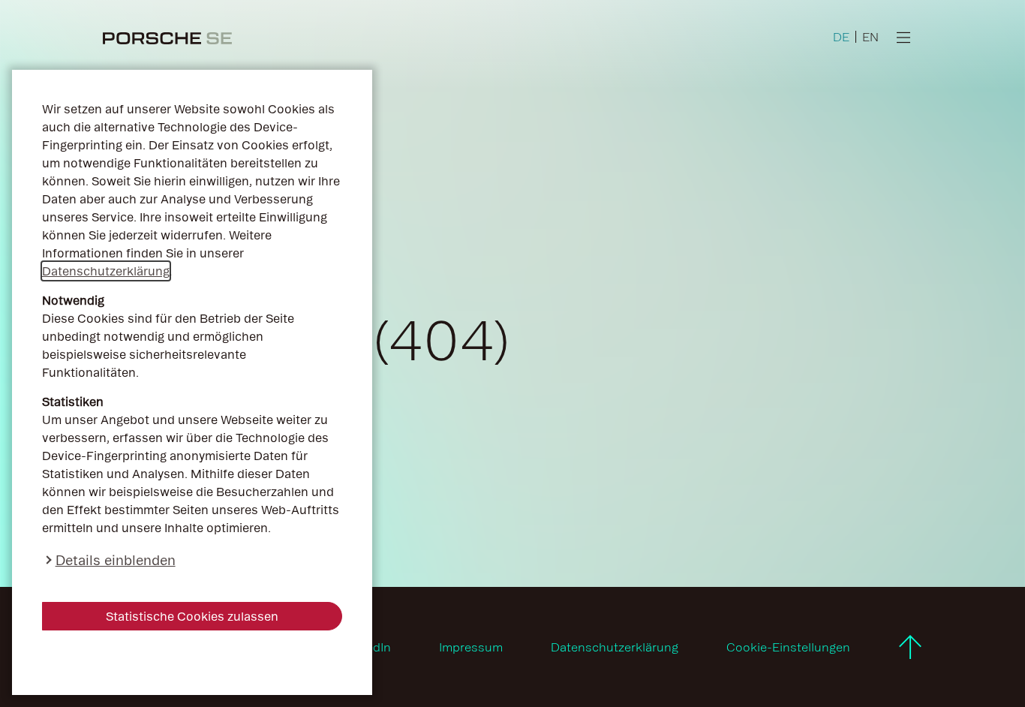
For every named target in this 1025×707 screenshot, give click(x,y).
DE (841, 37)
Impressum (471, 647)
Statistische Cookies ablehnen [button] (192, 662)
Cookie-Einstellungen (788, 647)
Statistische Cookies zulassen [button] (192, 616)
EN (870, 37)
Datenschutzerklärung (106, 271)
